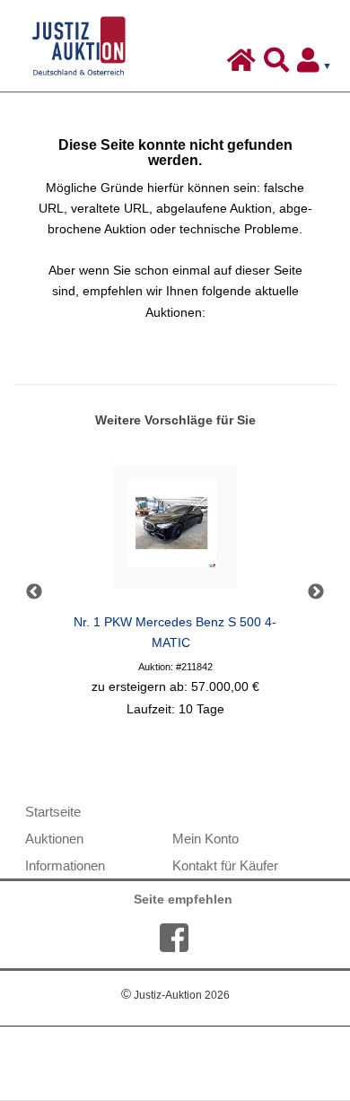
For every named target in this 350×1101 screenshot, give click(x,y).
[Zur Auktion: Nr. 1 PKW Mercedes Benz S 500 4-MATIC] (175, 531)
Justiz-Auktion (175, 995)
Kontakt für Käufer (225, 865)
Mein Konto (205, 838)
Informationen (65, 865)
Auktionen (54, 838)
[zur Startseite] (243, 64)
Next (316, 592)
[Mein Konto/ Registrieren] (317, 64)
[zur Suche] (278, 64)
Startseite (53, 811)
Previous (34, 592)
